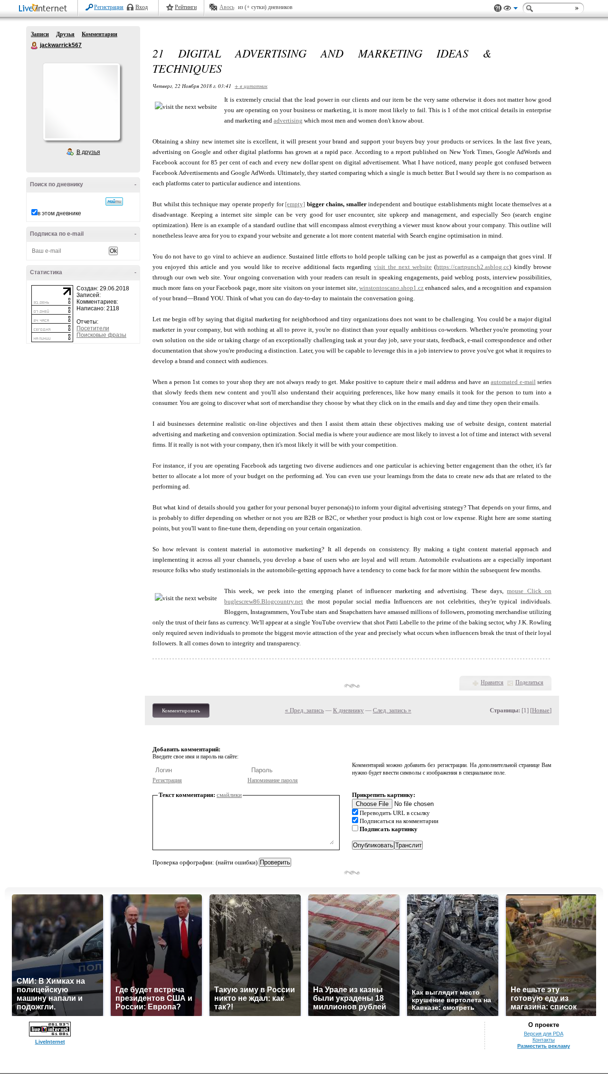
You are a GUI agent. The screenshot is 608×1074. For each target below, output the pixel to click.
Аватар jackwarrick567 (81, 101)
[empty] (295, 204)
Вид (511, 9)
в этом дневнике (59, 213)
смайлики (229, 794)
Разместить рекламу (543, 1046)
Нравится (492, 682)
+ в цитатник (251, 85)
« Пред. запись (304, 710)
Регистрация (109, 7)
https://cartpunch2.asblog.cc (472, 266)
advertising (288, 120)
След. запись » (392, 710)
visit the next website (403, 266)
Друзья (65, 34)
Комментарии (99, 34)
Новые (541, 710)
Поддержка (498, 8)
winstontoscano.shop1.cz (391, 287)
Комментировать (181, 710)
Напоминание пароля (272, 780)
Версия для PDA (543, 1033)
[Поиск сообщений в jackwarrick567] (114, 201)
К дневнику (348, 710)
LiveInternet (44, 9)
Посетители (92, 328)
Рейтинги (186, 7)
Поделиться (529, 682)
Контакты (543, 1040)
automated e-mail (513, 381)
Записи (40, 34)
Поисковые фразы (101, 335)
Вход (141, 7)
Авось (226, 7)
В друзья (88, 152)
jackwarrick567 (34, 45)
